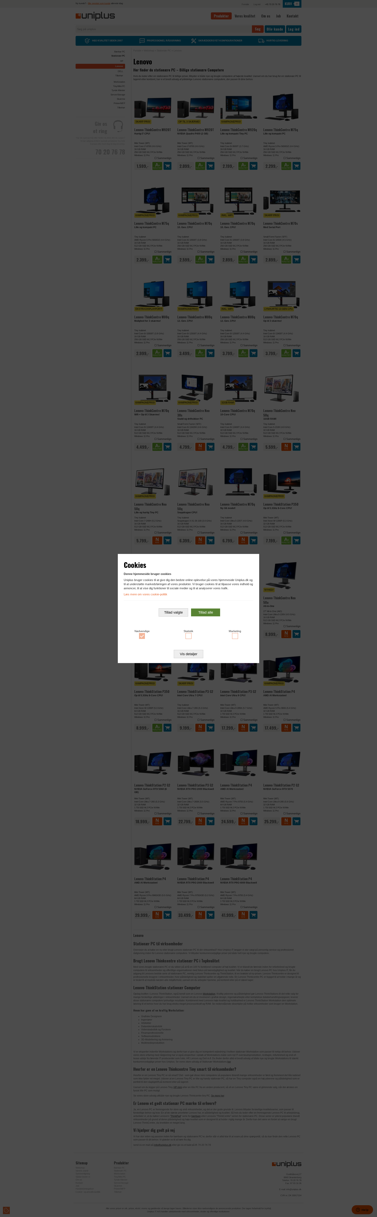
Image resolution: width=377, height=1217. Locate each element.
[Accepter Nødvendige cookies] (142, 636)
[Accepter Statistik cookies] (188, 636)
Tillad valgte (173, 612)
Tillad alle (205, 612)
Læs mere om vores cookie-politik (145, 594)
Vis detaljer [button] (188, 654)
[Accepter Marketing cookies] (235, 636)
